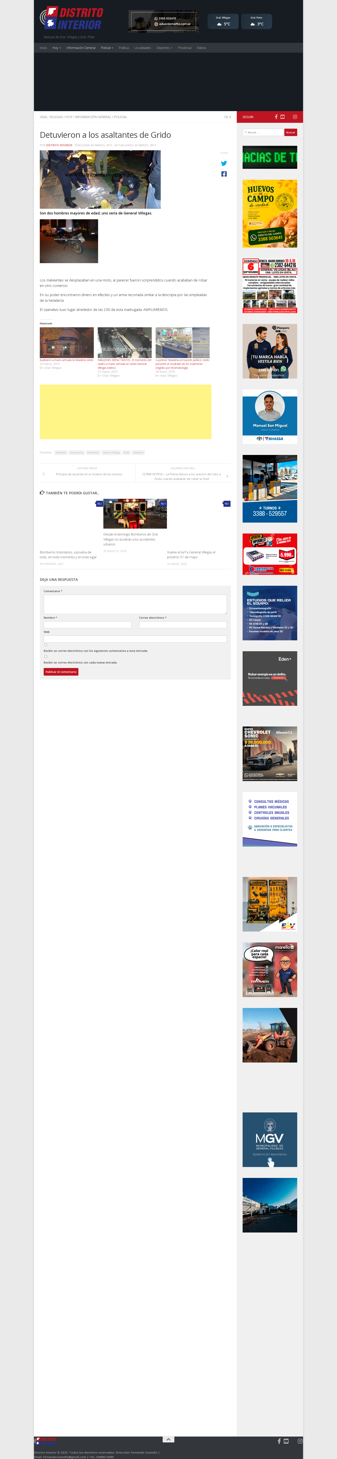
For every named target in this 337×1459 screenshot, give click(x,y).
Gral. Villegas (51, 117)
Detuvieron (93, 452)
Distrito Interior (59, 145)
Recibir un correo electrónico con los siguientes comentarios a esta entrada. (96, 651)
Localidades (142, 48)
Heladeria (138, 452)
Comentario (53, 591)
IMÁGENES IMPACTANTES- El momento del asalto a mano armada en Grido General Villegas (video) (124, 364)
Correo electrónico (153, 617)
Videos (201, 48)
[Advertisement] (168, 82)
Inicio (43, 48)
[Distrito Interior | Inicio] (71, 18)
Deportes (163, 48)
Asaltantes (61, 452)
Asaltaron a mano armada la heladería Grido (66, 360)
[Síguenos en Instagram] (295, 116)
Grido (126, 452)
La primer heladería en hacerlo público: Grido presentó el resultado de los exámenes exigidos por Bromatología (182, 364)
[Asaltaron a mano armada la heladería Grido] (67, 342)
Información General (81, 48)
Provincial (184, 48)
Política (124, 48)
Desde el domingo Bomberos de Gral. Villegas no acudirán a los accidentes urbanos (130, 539)
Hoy (55, 48)
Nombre (50, 617)
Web (47, 632)
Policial (105, 48)
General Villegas (111, 452)
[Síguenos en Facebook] (276, 116)
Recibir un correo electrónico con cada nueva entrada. (80, 662)
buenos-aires (76, 452)
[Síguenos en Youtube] (282, 116)
